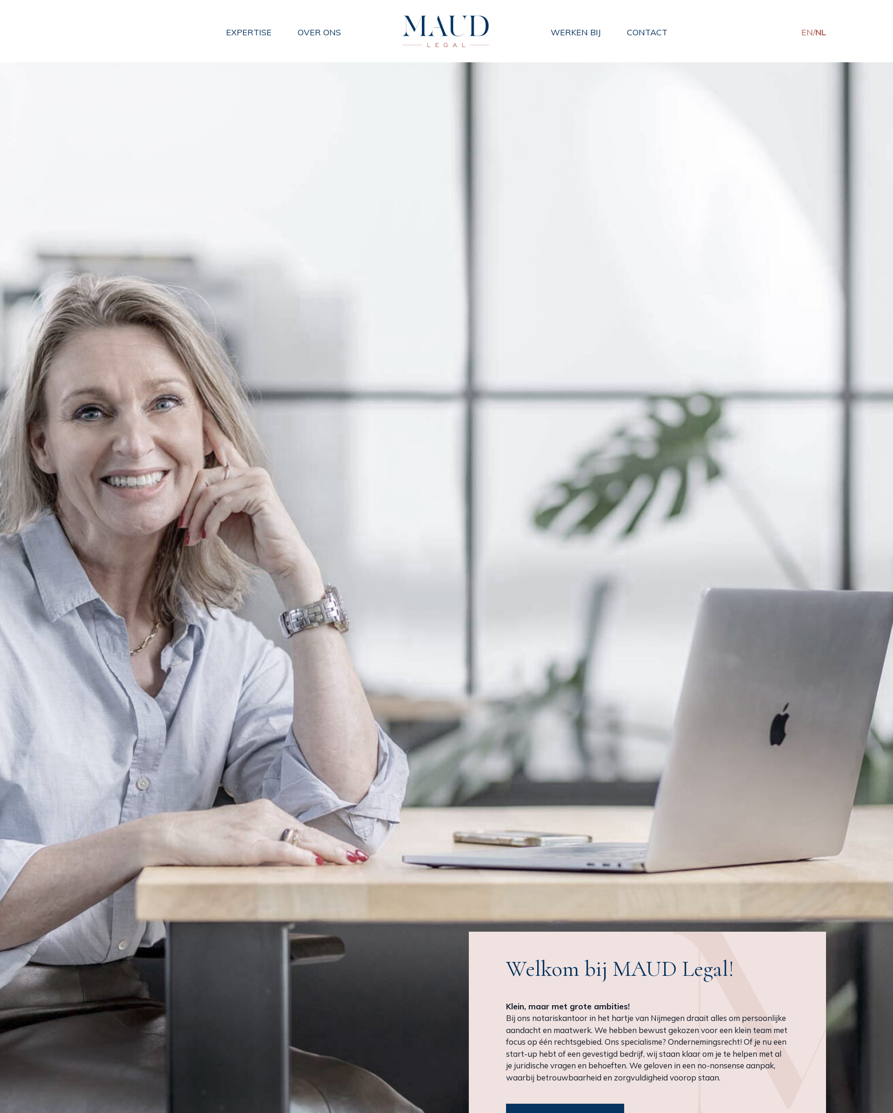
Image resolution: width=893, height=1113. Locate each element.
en (807, 32)
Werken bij (576, 32)
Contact (647, 32)
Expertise (249, 32)
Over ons (319, 32)
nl (820, 32)
